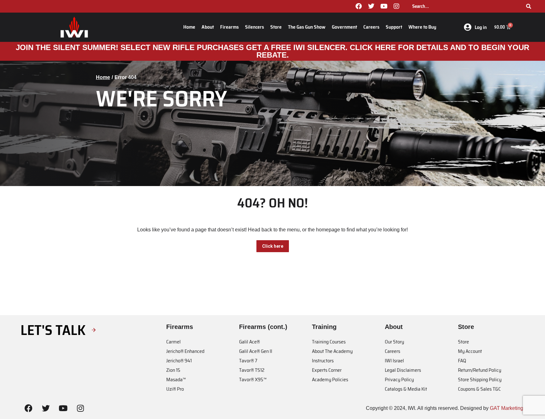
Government (344, 27)
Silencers (254, 27)
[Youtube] (384, 6)
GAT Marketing (506, 408)
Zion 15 (173, 370)
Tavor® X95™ (253, 379)
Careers (371, 27)
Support (394, 27)
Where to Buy (422, 27)
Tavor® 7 (248, 361)
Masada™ (176, 379)
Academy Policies (330, 379)
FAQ (462, 361)
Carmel (173, 342)
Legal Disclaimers (403, 370)
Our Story (394, 342)
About (208, 27)
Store (276, 27)
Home (189, 27)
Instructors (323, 361)
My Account (470, 351)
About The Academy (332, 351)
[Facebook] (358, 6)
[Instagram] (396, 6)
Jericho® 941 (179, 361)
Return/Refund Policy (479, 370)
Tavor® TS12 (251, 370)
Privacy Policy (399, 379)
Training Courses (329, 342)
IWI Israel (394, 361)
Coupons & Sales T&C (479, 389)
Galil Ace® (249, 342)
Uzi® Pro (175, 389)
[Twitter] (371, 6)
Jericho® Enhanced (185, 351)
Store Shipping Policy (479, 379)
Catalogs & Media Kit (406, 389)
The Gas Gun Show (306, 27)
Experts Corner (327, 370)
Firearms (229, 27)
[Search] (528, 6)
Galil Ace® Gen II (255, 351)
